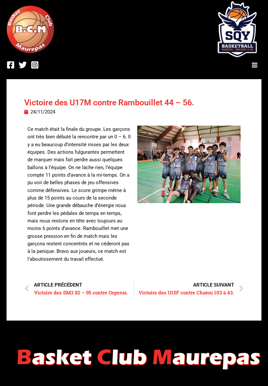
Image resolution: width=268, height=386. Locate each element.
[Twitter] (23, 65)
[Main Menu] (254, 65)
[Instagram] (35, 65)
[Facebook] (11, 65)
